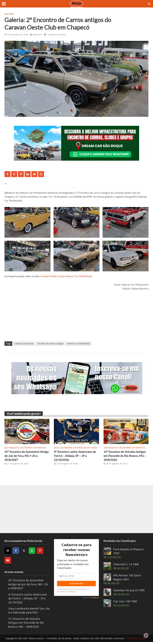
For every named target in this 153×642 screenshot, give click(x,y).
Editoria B (37, 34)
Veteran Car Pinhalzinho (78, 276)
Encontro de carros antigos (50, 343)
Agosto (14, 447)
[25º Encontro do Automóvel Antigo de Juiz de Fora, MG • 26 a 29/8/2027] (26, 431)
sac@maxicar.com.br (136, 638)
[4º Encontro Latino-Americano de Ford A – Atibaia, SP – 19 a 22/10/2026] (76, 431)
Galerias (9, 13)
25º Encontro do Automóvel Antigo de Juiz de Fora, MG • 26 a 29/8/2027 (26, 455)
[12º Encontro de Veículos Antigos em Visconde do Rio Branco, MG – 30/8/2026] (126, 431)
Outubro (92, 447)
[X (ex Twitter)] (24, 550)
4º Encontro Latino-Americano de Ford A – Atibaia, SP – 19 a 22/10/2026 (75, 455)
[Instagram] (7, 550)
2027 (6, 447)
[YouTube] (7, 560)
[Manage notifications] (146, 635)
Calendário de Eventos (32, 447)
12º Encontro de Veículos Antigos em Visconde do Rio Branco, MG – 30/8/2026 (125, 455)
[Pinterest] (40, 550)
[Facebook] (16, 550)
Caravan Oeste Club (51, 276)
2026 (56, 447)
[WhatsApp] (32, 550)
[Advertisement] (76, 316)
